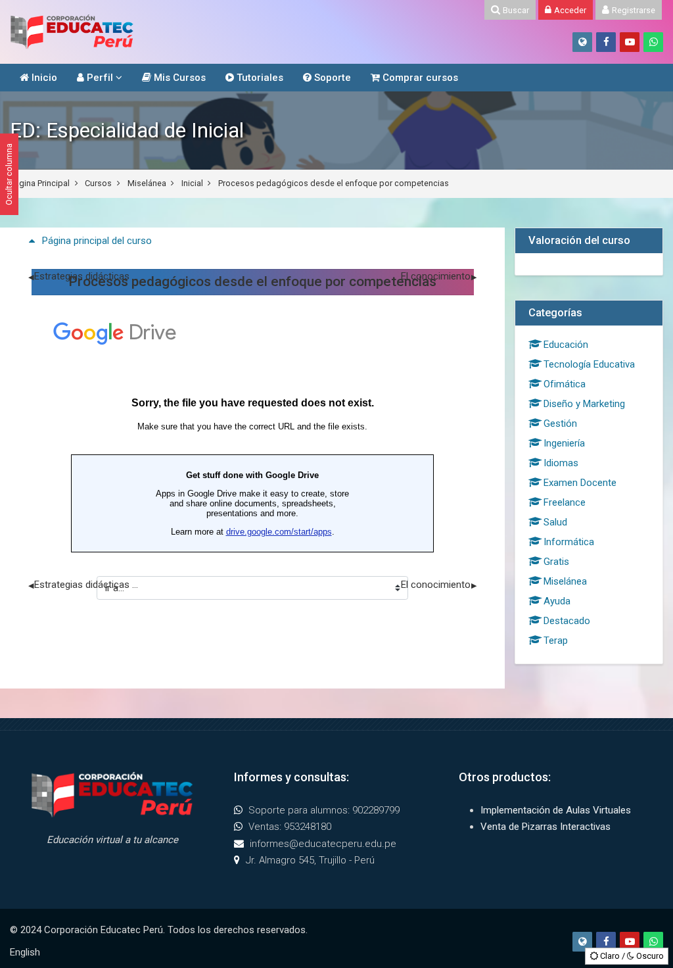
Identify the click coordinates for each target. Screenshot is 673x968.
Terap (556, 640)
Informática (569, 542)
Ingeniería (564, 443)
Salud (555, 522)
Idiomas (561, 463)
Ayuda (557, 601)
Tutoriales (258, 78)
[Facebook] (606, 42)
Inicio (43, 78)
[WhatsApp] (653, 42)
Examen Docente (580, 483)
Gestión (560, 423)
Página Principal (40, 183)
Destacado (567, 621)
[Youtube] (629, 42)
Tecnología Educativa (589, 364)
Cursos (98, 183)
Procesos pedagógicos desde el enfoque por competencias (333, 183)
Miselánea (147, 183)
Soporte (331, 78)
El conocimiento (438, 276)
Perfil (98, 78)
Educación (566, 345)
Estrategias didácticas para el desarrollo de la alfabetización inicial (84, 276)
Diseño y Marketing (584, 404)
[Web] (582, 42)
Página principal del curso (97, 241)
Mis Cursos (178, 78)
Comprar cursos (419, 78)
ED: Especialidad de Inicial (127, 130)
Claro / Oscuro (631, 956)
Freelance (565, 502)
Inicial (192, 183)
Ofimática (565, 384)
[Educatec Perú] (72, 32)
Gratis (556, 562)
